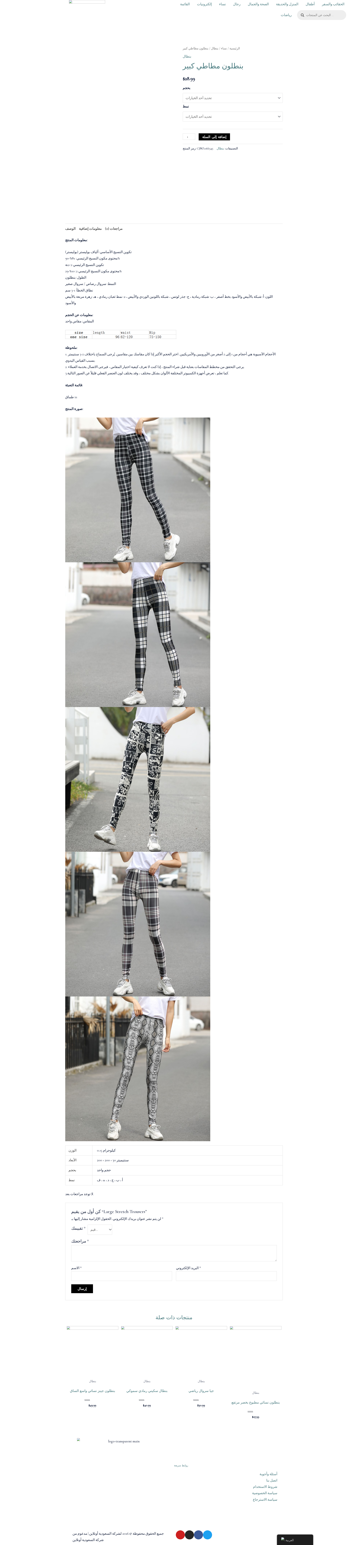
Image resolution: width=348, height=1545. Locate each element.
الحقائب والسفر (333, 4)
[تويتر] (207, 1534)
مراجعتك (80, 1241)
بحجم (186, 88)
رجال (237, 4)
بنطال (214, 48)
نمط (186, 106)
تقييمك (78, 1228)
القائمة (185, 4)
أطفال (310, 4)
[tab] (70, 228)
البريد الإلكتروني (188, 1268)
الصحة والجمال (258, 4)
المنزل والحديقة (287, 4)
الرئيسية (234, 48)
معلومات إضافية (90, 229)
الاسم (76, 1268)
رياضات (286, 15)
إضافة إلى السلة (214, 137)
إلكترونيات (204, 4)
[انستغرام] (189, 1534)
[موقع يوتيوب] (180, 1534)
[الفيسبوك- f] (198, 1534)
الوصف (70, 229)
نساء (222, 4)
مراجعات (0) (114, 229)
